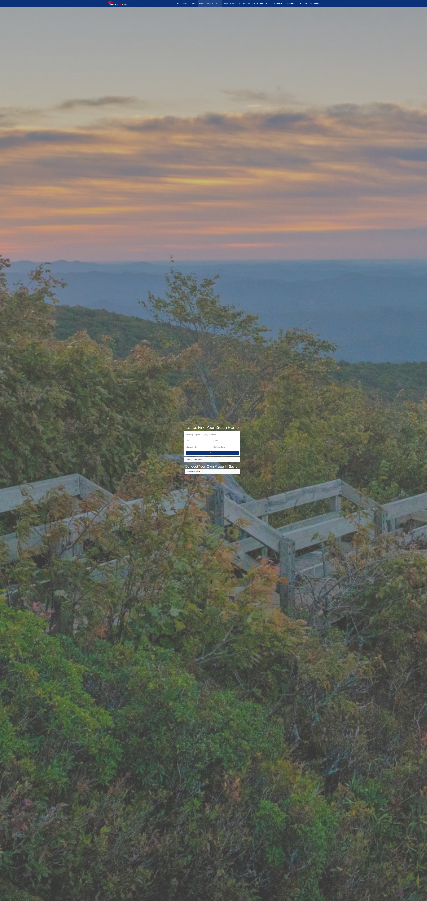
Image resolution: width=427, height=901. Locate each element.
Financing (291, 4)
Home (201, 3)
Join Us (255, 3)
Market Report (265, 3)
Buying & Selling (213, 4)
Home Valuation (182, 3)
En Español (314, 3)
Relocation (279, 4)
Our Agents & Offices (231, 3)
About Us (246, 3)
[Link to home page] (118, 3)
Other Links (303, 4)
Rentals (194, 3)
